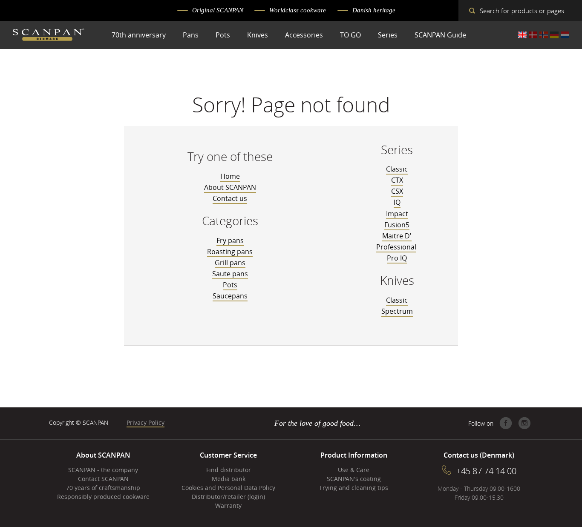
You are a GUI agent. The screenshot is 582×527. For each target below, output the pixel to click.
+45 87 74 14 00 (486, 471)
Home (230, 176)
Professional (396, 247)
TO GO (350, 35)
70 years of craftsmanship (103, 488)
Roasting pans (230, 251)
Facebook (505, 423)
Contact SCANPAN (103, 479)
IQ (397, 202)
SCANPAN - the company (103, 470)
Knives (257, 35)
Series (388, 35)
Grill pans (230, 262)
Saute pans (230, 273)
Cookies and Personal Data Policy (228, 488)
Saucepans (230, 296)
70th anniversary (139, 35)
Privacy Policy (145, 422)
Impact (397, 213)
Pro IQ (397, 258)
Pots (223, 35)
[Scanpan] (48, 36)
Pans (191, 35)
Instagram (524, 423)
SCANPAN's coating (354, 479)
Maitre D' (397, 236)
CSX (397, 191)
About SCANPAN (230, 187)
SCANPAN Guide (440, 35)
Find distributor (228, 470)
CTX (397, 180)
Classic (397, 169)
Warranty (228, 505)
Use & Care (353, 470)
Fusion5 (396, 224)
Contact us (230, 198)
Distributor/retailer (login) (228, 497)
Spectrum (397, 311)
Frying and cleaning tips (354, 488)
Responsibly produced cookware (103, 497)
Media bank (228, 479)
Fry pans (230, 240)
